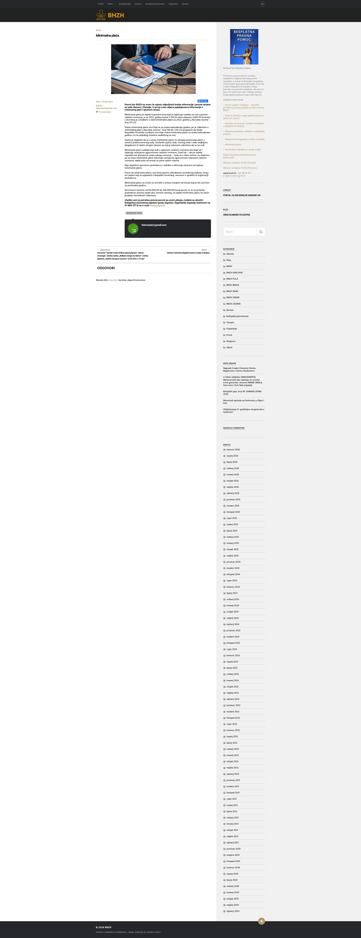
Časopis (230, 322)
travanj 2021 (233, 823)
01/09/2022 (107, 101)
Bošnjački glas (125, 4)
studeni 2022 (233, 711)
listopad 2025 (233, 512)
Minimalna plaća (134, 213)
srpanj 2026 (232, 455)
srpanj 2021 (232, 805)
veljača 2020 (233, 905)
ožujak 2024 (233, 611)
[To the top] (261, 921)
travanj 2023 (233, 680)
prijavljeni (113, 280)
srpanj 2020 (232, 873)
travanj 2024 (233, 605)
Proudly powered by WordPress (111, 932)
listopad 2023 (233, 643)
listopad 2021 (233, 792)
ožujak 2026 (233, 480)
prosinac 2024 (233, 562)
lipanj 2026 (232, 462)
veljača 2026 (233, 487)
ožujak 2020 (233, 898)
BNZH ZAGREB (233, 303)
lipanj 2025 (232, 530)
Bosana (138, 4)
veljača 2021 (232, 836)
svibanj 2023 (233, 674)
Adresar (185, 4)
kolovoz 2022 (233, 730)
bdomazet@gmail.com (106, 108)
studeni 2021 (233, 786)
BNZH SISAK (232, 291)
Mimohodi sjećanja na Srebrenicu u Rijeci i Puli (243, 401)
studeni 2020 (233, 855)
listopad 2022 (233, 717)
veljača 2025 (233, 555)
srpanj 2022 (232, 736)
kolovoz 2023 (233, 655)
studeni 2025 (233, 505)
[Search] (262, 3)
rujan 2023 (232, 649)
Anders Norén (154, 932)
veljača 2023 (233, 692)
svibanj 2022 (233, 749)
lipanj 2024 (232, 593)
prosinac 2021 (233, 780)
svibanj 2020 (233, 886)
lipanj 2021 (232, 811)
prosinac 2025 (233, 499)
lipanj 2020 (232, 880)
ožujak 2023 (232, 686)
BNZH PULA (232, 278)
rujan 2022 (232, 724)
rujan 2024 (232, 580)
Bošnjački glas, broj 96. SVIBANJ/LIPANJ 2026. (242, 392)
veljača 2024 (233, 618)
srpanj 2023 (232, 661)
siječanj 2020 (233, 911)
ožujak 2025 (232, 549)
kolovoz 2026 (233, 449)
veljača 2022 (233, 767)
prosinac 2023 (233, 630)
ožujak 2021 (232, 830)
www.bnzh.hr (229, 173)
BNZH (110, 4)
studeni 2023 (233, 636)
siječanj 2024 (233, 624)
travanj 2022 (233, 755)
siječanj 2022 (233, 774)
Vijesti (229, 347)
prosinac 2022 (233, 705)
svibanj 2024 (233, 599)
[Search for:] (244, 231)
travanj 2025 (233, 543)
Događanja (173, 4)
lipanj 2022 (232, 742)
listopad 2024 (233, 574)
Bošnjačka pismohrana (154, 4)
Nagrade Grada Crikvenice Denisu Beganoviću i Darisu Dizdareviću (239, 369)
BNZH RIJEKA (232, 285)
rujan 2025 (232, 518)
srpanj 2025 (232, 524)
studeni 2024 (233, 568)
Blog (228, 260)
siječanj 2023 (233, 699)
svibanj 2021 (233, 817)
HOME (101, 4)
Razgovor (231, 341)
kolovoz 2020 (233, 867)
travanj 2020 (233, 892)
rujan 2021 (232, 798)
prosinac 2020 (234, 848)
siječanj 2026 (233, 493)
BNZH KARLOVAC (234, 272)
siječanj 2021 (233, 842)
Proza (229, 335)
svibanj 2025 (233, 537)
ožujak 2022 (232, 761)
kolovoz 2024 (233, 586)
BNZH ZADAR (232, 297)
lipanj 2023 (232, 667)
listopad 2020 (233, 861)
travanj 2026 (233, 474)
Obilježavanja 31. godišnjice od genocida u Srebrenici (243, 410)
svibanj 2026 (233, 468)
